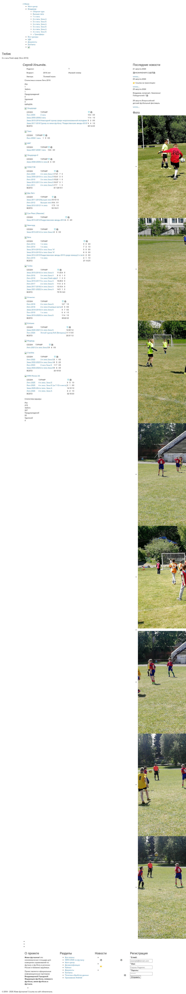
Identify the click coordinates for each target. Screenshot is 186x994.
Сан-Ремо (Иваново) (35, 213)
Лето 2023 (31, 365)
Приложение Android (73, 977)
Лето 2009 (31, 174)
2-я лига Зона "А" (47, 249)
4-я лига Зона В (47, 176)
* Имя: (132, 963)
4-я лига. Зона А (45, 388)
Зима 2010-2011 (33, 182)
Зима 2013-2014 (33, 220)
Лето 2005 (31, 114)
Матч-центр (32, 6)
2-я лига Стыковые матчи (50, 307)
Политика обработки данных (77, 975)
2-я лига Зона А (47, 286)
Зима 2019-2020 (33, 315)
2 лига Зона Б (46, 365)
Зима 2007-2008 (33, 150)
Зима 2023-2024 (33, 367)
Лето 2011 (31, 185)
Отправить (135, 977)
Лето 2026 (31, 391)
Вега (29, 237)
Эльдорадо (31, 108)
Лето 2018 (31, 304)
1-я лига (43, 205)
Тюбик (29, 265)
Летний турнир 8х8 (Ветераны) (53, 332)
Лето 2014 (31, 244)
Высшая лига (45, 199)
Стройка (30, 352)
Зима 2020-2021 (33, 330)
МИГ (29, 143)
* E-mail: (133, 957)
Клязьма (30, 323)
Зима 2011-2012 (33, 199)
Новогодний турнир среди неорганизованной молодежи (63, 120)
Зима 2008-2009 (33, 161)
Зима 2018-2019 (33, 309)
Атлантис (31, 297)
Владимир (32, 9)
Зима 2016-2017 (33, 281)
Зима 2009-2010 (33, 176)
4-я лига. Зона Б (45, 382)
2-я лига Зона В (47, 367)
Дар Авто (31, 193)
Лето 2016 (31, 275)
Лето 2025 (31, 382)
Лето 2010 (31, 179)
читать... (136, 76)
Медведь (31, 340)
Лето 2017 (31, 283)
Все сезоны (69, 957)
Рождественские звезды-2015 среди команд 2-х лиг (61, 255)
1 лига (38, 138)
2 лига (43, 114)
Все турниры (33, 36)
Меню (26, 4)
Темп (29, 131)
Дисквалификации (72, 965)
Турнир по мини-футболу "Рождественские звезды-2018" (64, 123)
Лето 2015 (31, 258)
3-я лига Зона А (47, 232)
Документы (32, 42)
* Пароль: (134, 970)
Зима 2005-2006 (33, 117)
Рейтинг (68, 967)
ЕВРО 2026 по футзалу (74, 960)
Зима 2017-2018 (33, 123)
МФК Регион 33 (33, 375)
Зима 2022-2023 (33, 362)
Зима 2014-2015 (33, 249)
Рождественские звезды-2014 (52, 220)
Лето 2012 (31, 202)
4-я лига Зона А (47, 174)
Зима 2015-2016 (33, 120)
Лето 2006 (31, 138)
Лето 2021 (31, 347)
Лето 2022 (31, 359)
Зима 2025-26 (32, 388)
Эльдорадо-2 (32, 155)
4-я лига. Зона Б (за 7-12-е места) (52, 385)
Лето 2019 (31, 312)
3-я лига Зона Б (47, 179)
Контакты (31, 44)
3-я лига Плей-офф (48, 278)
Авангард (31, 225)
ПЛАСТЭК (31, 167)
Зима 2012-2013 (33, 205)
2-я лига (43, 161)
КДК (29, 39)
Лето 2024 (31, 332)
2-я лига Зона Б (47, 185)
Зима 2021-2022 (33, 289)
